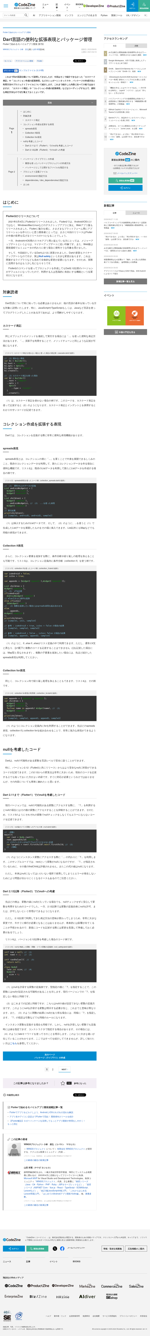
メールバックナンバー (127, 173)
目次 (50, 102)
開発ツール (116, 15)
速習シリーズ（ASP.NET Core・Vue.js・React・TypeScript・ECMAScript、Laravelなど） (57, 1187)
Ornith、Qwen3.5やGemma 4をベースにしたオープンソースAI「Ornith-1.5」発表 (127, 69)
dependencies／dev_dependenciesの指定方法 (46, 180)
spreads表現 (31, 128)
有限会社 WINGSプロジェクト (71, 1148)
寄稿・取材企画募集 (112, 1248)
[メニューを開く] (6, 6)
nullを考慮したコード (33, 141)
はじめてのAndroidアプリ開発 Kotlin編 (61, 1193)
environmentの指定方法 (36, 175)
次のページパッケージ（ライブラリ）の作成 (49, 1056)
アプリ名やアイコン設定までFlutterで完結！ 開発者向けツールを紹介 (42, 1116)
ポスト (80, 60)
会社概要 (96, 1316)
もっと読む (12, 1123)
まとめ (26, 184)
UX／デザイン (133, 15)
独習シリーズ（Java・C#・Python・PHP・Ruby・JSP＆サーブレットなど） (56, 1183)
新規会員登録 (126, 180)
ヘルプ (48, 1316)
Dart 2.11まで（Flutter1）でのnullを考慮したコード (49, 145)
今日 (114, 45)
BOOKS (79, 4)
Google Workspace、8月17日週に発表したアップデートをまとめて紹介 (127, 61)
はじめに (27, 111)
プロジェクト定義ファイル (35, 171)
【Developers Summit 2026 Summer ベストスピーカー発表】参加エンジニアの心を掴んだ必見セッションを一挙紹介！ (128, 79)
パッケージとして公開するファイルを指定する (46, 167)
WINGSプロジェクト (36, 1148)
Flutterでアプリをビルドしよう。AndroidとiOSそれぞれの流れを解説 (41, 1112)
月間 (136, 45)
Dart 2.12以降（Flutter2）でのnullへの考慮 (45, 149)
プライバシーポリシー (128, 1316)
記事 (57, 6)
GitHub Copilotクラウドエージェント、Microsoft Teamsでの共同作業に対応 (128, 110)
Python (104, 15)
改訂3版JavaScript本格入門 (53, 1190)
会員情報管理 (74, 1316)
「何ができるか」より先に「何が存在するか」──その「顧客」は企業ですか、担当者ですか (127, 135)
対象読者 (27, 115)
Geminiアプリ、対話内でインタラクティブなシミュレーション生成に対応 (127, 118)
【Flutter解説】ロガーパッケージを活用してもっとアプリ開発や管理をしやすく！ (47, 1120)
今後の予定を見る (127, 332)
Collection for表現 (33, 137)
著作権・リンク (60, 1316)
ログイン (127, 188)
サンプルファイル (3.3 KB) (31, 70)
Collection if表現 (32, 132)
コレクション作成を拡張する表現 (38, 124)
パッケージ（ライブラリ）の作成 (38, 158)
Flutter (39, 61)
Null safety (45, 256)
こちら (13, 1043)
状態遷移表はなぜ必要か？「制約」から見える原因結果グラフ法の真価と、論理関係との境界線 (125, 260)
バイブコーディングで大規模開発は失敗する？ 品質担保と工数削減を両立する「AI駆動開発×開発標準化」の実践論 (127, 101)
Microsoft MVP (30, 1178)
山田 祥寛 (36, 49)
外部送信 (143, 1316)
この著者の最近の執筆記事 (36, 1160)
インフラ (69, 15)
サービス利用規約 (110, 1316)
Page (11, 171)
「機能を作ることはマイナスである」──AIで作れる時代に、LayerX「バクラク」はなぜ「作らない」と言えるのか (127, 90)
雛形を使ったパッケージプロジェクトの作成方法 (47, 163)
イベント (67, 6)
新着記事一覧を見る (125, 281)
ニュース (136, 212)
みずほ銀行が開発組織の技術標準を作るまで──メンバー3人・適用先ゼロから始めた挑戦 (127, 53)
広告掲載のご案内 (136, 1248)
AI (34, 15)
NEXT (64, 1069)
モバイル (7, 61)
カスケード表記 (32, 119)
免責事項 (86, 1316)
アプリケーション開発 (50, 15)
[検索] (26, 15)
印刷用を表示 (13, 1094)
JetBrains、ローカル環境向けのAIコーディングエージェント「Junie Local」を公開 (127, 127)
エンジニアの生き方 (87, 15)
